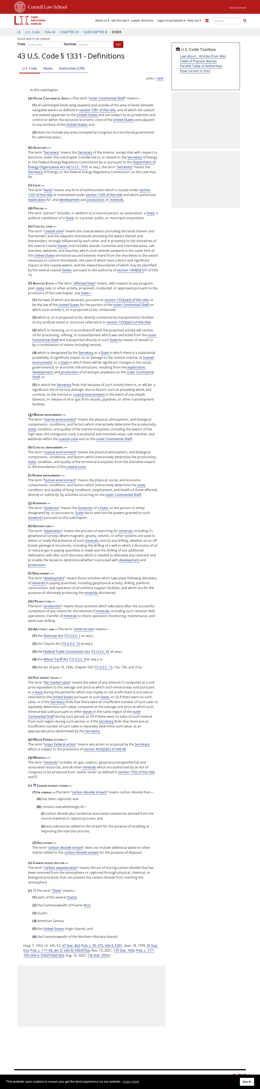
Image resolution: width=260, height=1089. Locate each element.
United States (87, 115)
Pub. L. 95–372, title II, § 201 (101, 945)
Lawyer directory (142, 20)
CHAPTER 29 (69, 32)
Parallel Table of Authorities (201, 66)
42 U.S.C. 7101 (77, 167)
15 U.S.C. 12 (71, 643)
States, (62, 245)
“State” (57, 890)
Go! (118, 44)
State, (104, 508)
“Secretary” (124, 167)
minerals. (116, 199)
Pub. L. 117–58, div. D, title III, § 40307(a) (60, 950)
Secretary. (92, 731)
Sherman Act (53, 635)
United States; (76, 124)
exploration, (136, 367)
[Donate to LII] (207, 20)
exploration (37, 199)
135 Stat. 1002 (124, 950)
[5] (34, 889)
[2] (93, 329)
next (160, 78)
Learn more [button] (131, 1081)
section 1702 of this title (136, 772)
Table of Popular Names (198, 61)
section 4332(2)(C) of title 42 (105, 749)
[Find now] (245, 20)
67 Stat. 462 (71, 945)
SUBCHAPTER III (95, 32)
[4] (34, 784)
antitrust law (83, 629)
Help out (193, 20)
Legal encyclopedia (170, 20)
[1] (146, 269)
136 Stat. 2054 (98, 955)
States (72, 897)
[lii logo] (30, 20)
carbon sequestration (60, 867)
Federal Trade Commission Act (66, 651)
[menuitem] (101, 20)
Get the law (119, 20)
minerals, (125, 531)
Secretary (51, 152)
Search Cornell (237, 7)
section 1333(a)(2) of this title (126, 300)
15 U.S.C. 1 (73, 635)
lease (48, 190)
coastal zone (53, 231)
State (150, 213)
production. (37, 565)
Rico (87, 905)
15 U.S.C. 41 (100, 651)
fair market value (57, 682)
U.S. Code (32, 32)
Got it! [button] (247, 1081)
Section (70, 44)
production (95, 199)
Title (21, 44)
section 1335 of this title (104, 195)
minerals (38, 583)
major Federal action (60, 744)
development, (42, 372)
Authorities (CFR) (72, 68)
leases (87, 711)
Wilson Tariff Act (55, 659)
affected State (84, 283)
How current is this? (195, 71)
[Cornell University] (20, 6)
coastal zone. (75, 466)
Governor (51, 508)
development (69, 199)
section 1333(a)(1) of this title (128, 322)
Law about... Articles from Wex (203, 56)
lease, (105, 697)
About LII (101, 20)
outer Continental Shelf (107, 98)
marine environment (60, 419)
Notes (48, 68)
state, (32, 429)
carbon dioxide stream (89, 792)
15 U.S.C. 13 (103, 667)
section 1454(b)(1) (130, 270)
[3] (35, 776)
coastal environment (89, 394)
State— (86, 293)
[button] (244, 20)
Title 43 (49, 32)
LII (19, 32)
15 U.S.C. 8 (78, 659)
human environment (60, 480)
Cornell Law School (46, 6)
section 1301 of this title (97, 110)
